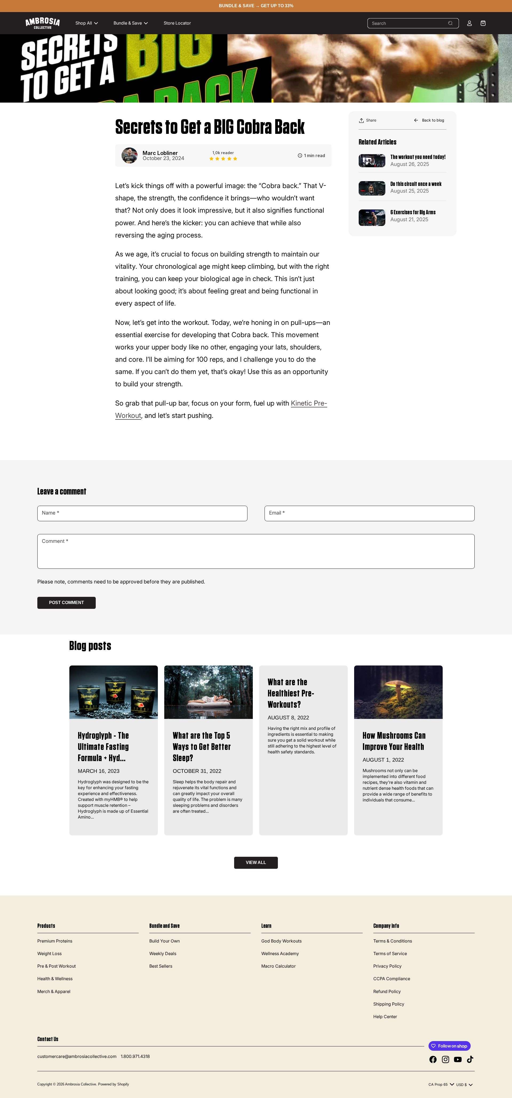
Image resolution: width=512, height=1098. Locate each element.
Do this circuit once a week (415, 184)
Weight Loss (49, 953)
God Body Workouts (281, 941)
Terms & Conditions (392, 941)
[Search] (450, 23)
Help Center (385, 1016)
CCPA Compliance (391, 979)
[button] (89, 23)
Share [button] (371, 120)
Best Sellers (160, 966)
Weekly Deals (162, 953)
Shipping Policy (388, 1004)
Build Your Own (164, 941)
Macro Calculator (278, 966)
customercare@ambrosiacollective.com (77, 1056)
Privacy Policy (387, 966)
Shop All (83, 23)
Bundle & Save (128, 23)
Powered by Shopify (113, 1084)
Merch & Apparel (53, 991)
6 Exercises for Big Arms (412, 212)
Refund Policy (387, 991)
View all (256, 862)
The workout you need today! (418, 157)
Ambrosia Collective (80, 1084)
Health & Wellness (55, 979)
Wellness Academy (280, 953)
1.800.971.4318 (135, 1056)
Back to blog (433, 120)
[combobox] (413, 23)
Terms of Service (390, 953)
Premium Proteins (54, 941)
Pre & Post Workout (56, 966)
